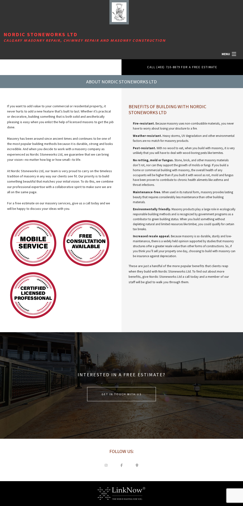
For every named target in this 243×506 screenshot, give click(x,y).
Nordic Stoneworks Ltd (40, 34)
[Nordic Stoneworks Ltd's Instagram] (106, 465)
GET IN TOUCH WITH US (121, 394)
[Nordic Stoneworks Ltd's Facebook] (121, 465)
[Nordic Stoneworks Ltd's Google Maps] (137, 465)
